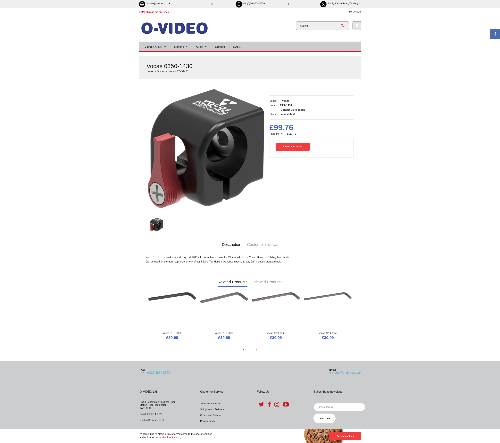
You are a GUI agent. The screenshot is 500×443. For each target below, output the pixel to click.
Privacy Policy (207, 421)
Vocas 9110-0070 (224, 333)
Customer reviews (262, 244)
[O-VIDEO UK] (174, 33)
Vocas (160, 71)
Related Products (232, 282)
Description (231, 244)
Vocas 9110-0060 (276, 333)
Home (149, 71)
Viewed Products (267, 282)
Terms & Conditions (210, 403)
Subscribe (324, 418)
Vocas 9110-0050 (328, 333)
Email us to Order (292, 146)
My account (355, 11)
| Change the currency (154, 12)
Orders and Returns (210, 415)
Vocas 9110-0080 (172, 333)
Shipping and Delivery (212, 409)
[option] (206, 148)
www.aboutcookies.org (168, 437)
